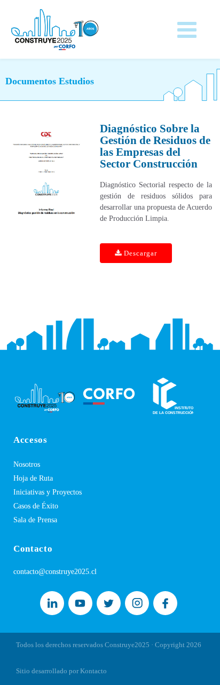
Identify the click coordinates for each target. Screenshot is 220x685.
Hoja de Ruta (33, 478)
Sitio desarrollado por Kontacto (61, 671)
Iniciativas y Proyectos (47, 492)
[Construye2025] (55, 26)
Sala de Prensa (35, 520)
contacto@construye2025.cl (55, 572)
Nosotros (26, 464)
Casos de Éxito (35, 506)
